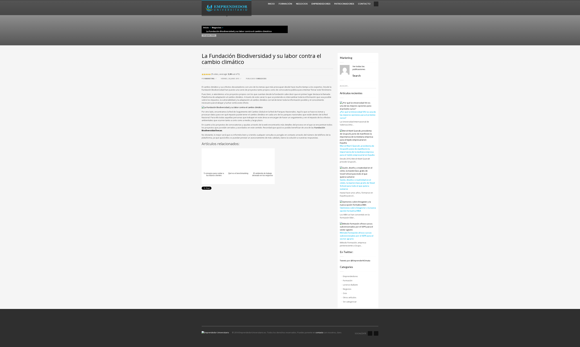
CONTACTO (364, 4)
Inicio (206, 27)
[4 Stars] (208, 74)
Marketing (209, 79)
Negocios (216, 27)
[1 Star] (202, 74)
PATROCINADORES (344, 4)
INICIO (271, 4)
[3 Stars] (206, 74)
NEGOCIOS (302, 4)
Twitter (376, 333)
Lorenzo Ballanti (350, 284)
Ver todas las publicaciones (359, 68)
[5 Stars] (210, 74)
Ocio (345, 293)
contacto (319, 332)
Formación (347, 280)
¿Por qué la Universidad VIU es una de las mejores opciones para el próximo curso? (358, 115)
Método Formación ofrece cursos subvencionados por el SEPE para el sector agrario (356, 236)
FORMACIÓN (285, 4)
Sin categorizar (350, 301)
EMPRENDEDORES (320, 4)
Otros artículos (349, 297)
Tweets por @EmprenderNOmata (355, 260)
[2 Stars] (204, 74)
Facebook (370, 333)
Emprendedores (350, 276)
